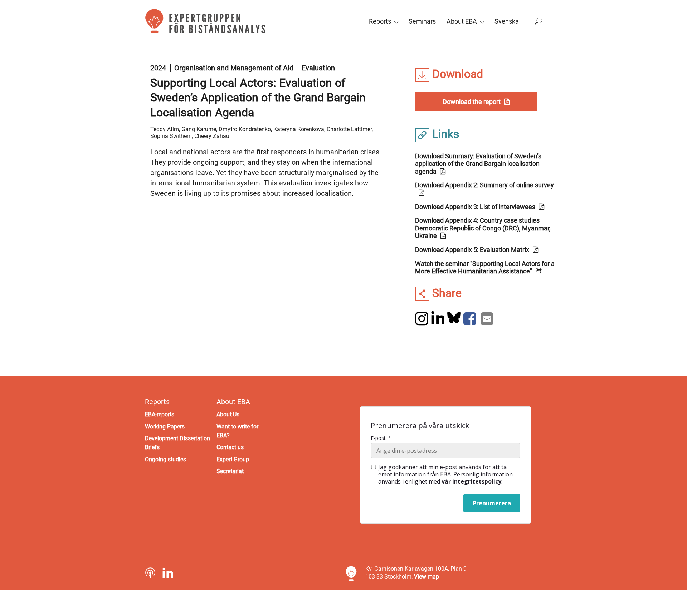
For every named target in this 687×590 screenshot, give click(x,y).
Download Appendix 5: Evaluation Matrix (472, 249)
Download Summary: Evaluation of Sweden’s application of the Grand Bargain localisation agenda (478, 163)
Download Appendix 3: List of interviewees (475, 206)
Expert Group (232, 459)
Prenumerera (492, 503)
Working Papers (165, 426)
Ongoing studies (165, 459)
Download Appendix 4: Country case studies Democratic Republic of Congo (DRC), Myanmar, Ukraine (483, 228)
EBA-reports (159, 414)
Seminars (422, 21)
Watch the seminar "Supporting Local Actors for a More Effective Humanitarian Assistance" (485, 267)
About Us (227, 414)
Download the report (472, 101)
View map (426, 576)
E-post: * (381, 438)
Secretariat (230, 471)
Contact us (230, 447)
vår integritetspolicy (471, 481)
